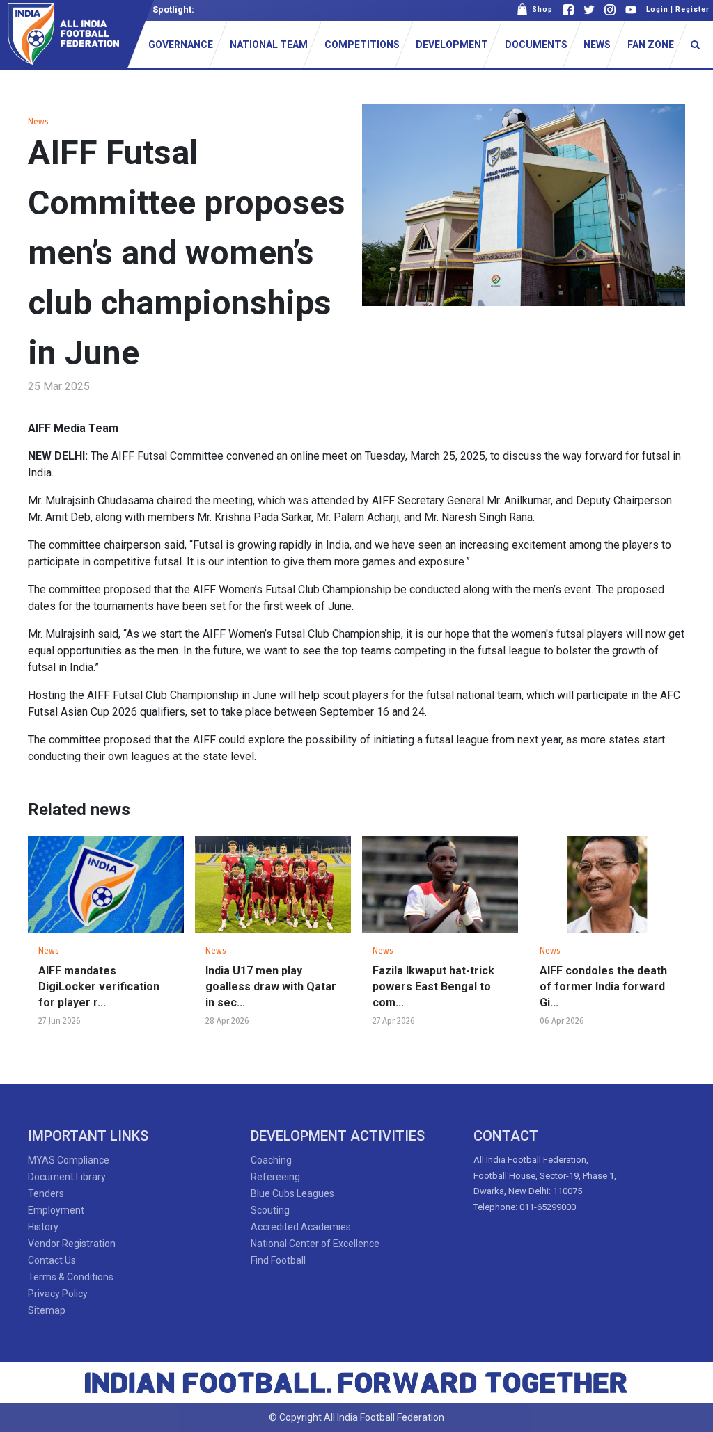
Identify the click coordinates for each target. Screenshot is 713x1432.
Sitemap (46, 1310)
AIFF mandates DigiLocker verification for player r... (98, 986)
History (43, 1226)
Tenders (46, 1193)
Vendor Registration (72, 1243)
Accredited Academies (301, 1226)
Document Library (67, 1176)
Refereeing (275, 1176)
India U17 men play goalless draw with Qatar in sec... (270, 986)
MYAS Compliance (68, 1160)
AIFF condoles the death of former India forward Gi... (603, 986)
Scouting (270, 1210)
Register (692, 9)
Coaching (271, 1160)
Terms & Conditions (70, 1276)
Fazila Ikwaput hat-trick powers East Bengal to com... (433, 986)
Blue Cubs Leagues (292, 1193)
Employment (56, 1210)
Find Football (278, 1260)
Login (657, 9)
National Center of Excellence (315, 1243)
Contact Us (52, 1260)
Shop (540, 9)
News (38, 122)
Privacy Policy (58, 1293)
